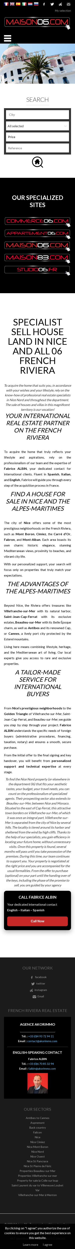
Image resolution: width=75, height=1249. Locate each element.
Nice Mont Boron (37, 1146)
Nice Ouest (37, 1156)
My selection (63, 10)
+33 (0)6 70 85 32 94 (41, 1063)
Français (6, 4)
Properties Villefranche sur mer (37, 1175)
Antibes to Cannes (37, 1118)
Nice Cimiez (37, 1142)
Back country (37, 1127)
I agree (47, 1244)
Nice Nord (37, 1151)
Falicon (37, 1132)
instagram (60, 4)
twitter (52, 4)
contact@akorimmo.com (42, 1041)
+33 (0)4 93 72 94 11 (41, 1036)
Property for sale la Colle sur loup (37, 1180)
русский (36, 4)
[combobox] (37, 114)
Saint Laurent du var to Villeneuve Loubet (37, 1185)
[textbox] (38, 114)
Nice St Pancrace (37, 1161)
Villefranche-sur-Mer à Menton (37, 1195)
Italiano (24, 4)
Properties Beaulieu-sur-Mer (37, 1171)
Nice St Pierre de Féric (37, 1166)
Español (18, 4)
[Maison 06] (37, 29)
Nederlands (30, 4)
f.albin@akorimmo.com (42, 1068)
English (12, 4)
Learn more (30, 1244)
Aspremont (37, 1122)
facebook (44, 4)
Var (37, 1190)
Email (68, 4)
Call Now (37, 921)
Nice (37, 1137)
